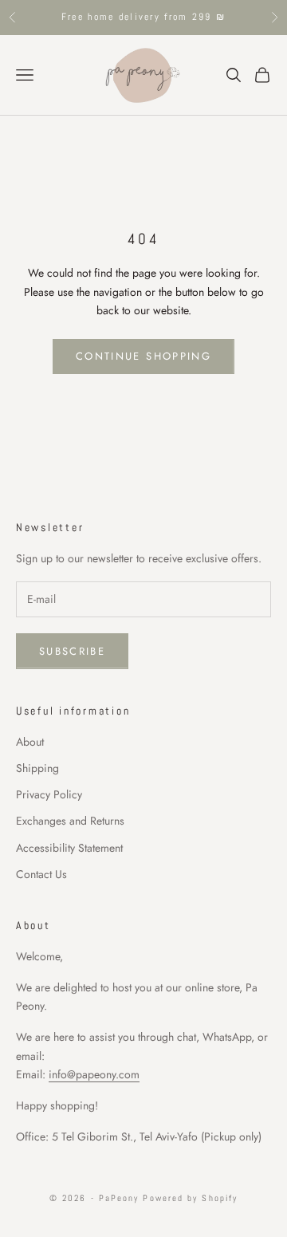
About (30, 742)
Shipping (37, 768)
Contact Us (41, 874)
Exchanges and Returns (70, 821)
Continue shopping (143, 356)
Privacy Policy (49, 794)
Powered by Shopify (190, 1198)
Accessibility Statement (69, 848)
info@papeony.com (94, 1074)
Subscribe (72, 651)
